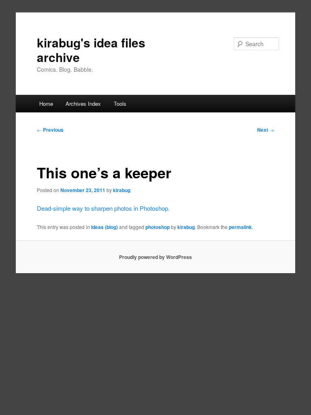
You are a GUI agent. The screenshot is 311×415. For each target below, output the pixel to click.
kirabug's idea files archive (91, 50)
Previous (50, 129)
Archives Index (83, 103)
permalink (240, 227)
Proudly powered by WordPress (155, 257)
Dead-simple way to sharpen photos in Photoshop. (103, 208)
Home (46, 103)
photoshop (157, 227)
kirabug (121, 190)
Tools (120, 103)
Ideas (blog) (104, 227)
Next (265, 129)
